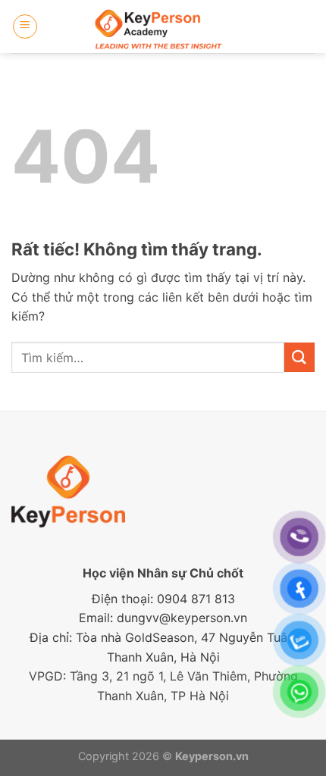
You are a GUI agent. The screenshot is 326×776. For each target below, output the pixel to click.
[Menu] (25, 26)
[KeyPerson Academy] (163, 26)
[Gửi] (299, 357)
